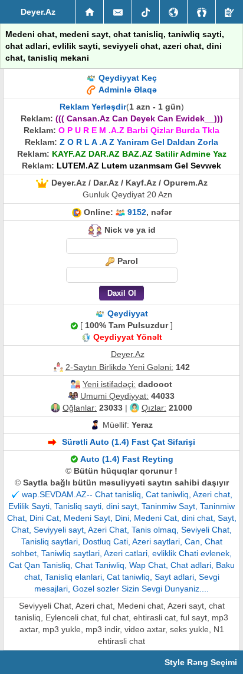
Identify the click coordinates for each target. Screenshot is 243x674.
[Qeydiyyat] (229, 12)
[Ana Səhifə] (89, 12)
